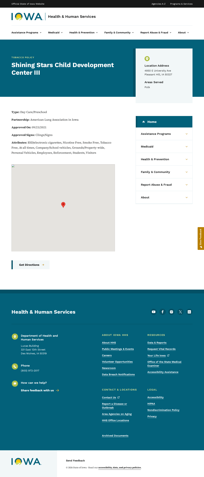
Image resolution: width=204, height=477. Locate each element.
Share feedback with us (37, 390)
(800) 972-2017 (30, 370)
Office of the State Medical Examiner (164, 363)
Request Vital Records (161, 348)
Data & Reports (157, 342)
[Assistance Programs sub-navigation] (40, 33)
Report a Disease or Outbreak (114, 405)
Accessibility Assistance (162, 372)
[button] (63, 205)
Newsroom (109, 368)
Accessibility (155, 397)
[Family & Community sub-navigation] (133, 33)
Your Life (156, 355)
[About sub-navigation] (188, 33)
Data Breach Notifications (118, 374)
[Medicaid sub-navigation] (61, 33)
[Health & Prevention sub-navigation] (97, 33)
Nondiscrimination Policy (163, 410)
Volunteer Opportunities (117, 361)
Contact (109, 397)
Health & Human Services (72, 16)
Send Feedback (75, 460)
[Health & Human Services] (27, 16)
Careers (107, 355)
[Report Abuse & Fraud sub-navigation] (170, 33)
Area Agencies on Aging (117, 413)
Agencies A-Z (159, 4)
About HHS (109, 342)
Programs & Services (181, 4)
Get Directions (29, 264)
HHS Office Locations (115, 420)
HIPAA (151, 403)
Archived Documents (115, 435)
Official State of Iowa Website (27, 4)
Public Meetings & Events (118, 348)
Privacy (152, 416)
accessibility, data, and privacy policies (119, 467)
